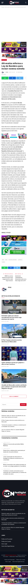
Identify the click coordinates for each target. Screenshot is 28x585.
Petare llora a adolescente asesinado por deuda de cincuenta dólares (14, 451)
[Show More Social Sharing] (25, 78)
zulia (3, 262)
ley (6, 259)
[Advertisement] (14, 24)
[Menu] (2, 2)
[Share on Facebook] (12, 78)
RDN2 (7, 72)
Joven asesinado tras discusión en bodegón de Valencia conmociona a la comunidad (13, 458)
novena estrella (13, 259)
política (20, 259)
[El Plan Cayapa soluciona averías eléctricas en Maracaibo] (14, 331)
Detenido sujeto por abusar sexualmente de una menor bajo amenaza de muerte (11, 317)
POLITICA (4, 59)
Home (2, 7)
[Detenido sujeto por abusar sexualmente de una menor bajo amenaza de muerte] (14, 307)
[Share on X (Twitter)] (19, 78)
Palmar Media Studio (20, 556)
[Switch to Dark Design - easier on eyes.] (26, 2)
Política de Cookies (6, 541)
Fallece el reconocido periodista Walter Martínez (13, 444)
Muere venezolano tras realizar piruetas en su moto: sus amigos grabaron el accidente (14, 465)
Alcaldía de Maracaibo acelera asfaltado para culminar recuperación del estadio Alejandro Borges (14, 386)
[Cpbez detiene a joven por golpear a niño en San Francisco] (14, 353)
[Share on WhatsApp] (5, 78)
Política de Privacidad (6, 539)
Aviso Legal (4, 543)
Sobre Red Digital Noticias (7, 546)
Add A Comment (14, 396)
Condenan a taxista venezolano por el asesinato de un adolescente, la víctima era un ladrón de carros (14, 472)
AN (3, 259)
